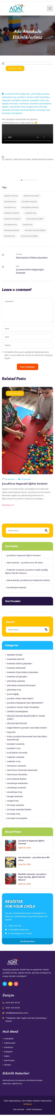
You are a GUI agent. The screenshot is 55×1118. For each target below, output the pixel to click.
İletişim (7, 1064)
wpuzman (11, 479)
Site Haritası (18, 1109)
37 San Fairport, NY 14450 (20, 933)
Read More (7, 505)
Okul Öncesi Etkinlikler (17, 774)
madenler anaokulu (11, 213)
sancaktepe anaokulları (17, 783)
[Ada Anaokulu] (14, 8)
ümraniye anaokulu (11, 230)
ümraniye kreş (43, 110)
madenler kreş (30, 213)
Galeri (7, 1056)
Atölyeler (8, 1051)
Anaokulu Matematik (16, 667)
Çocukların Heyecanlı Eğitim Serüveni (24, 483)
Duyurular (6, 100)
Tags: (4, 187)
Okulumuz (8, 1047)
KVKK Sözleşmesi (34, 1109)
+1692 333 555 (14, 925)
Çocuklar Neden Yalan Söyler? (20, 698)
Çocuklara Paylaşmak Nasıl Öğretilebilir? (25, 702)
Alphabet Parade (14, 654)
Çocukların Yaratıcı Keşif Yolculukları (33, 97)
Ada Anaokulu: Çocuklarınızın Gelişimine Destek (28, 580)
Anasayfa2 (9, 1038)
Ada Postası (9, 1060)
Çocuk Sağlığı (13, 694)
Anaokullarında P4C (15, 659)
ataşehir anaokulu (11, 196)
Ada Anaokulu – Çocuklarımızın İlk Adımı (25, 562)
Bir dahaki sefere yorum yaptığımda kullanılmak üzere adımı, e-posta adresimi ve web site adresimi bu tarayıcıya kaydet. (28, 355)
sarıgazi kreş (32, 106)
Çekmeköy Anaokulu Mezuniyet (21, 685)
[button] (19, 180)
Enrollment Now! (27, 941)
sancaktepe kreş (17, 106)
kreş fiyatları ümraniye (29, 207)
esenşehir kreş (37, 100)
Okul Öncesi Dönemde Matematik (22, 770)
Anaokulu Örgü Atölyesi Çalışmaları (22, 672)
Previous (19, 254)
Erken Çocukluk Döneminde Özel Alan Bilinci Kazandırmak (27, 738)
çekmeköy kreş (9, 97)
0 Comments (26, 479)
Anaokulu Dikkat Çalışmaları (17, 94)
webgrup (27, 1104)
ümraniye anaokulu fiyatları (23, 110)
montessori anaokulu (28, 103)
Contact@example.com (18, 929)
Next (17, 266)
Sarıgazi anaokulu (15, 796)
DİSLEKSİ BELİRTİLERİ (17, 723)
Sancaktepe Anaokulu (16, 587)
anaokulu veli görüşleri (17, 676)
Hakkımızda (9, 1043)
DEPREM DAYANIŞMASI (17, 711)
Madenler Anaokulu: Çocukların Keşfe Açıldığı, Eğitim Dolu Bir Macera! (32, 876)
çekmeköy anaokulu (40, 94)
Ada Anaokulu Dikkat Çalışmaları (32, 257)
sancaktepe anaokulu (16, 787)
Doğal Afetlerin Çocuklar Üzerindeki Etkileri (27, 727)
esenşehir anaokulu (20, 100)
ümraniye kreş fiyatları (12, 113)
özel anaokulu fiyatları (34, 219)
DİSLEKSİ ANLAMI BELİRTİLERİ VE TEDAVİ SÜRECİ (26, 717)
